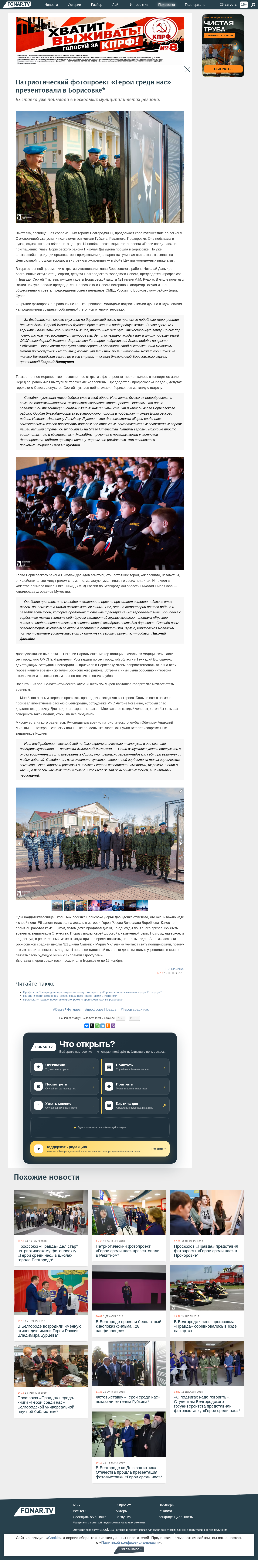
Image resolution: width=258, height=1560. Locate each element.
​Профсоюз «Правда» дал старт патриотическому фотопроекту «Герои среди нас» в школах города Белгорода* (92, 992)
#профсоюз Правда (100, 1009)
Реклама (165, 1511)
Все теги (79, 1511)
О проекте (124, 1505)
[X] (92, 1025)
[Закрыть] (187, 69)
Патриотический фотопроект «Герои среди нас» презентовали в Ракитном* (70, 996)
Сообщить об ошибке (89, 1517)
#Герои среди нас (135, 1009)
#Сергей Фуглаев (67, 1009)
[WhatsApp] (97, 1025)
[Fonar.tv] (17, 4)
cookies (107, 1529)
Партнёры (166, 1505)
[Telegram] (102, 1025)
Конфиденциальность (175, 1517)
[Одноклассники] (108, 1025)
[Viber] (113, 1025)
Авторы (121, 1511)
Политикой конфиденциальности (130, 1542)
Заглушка (123, 1517)
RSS (76, 1505)
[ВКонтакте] (86, 1025)
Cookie (54, 1537)
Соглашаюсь (130, 1549)
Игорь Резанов (174, 969)
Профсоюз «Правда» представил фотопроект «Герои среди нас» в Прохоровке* (73, 999)
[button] (181, 791)
